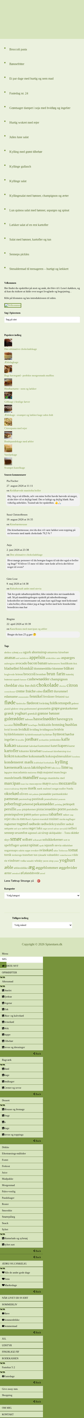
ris (17, 819)
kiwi (69, 751)
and (17, 658)
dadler (48, 691)
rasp (71, 815)
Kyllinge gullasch (20, 166)
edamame (11, 696)
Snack (5, 1223)
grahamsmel (30, 708)
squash (49, 845)
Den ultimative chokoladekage (20, 349)
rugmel (22, 824)
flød (67, 697)
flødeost (32, 703)
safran (56, 829)
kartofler (11, 751)
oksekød (11, 793)
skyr (7, 839)
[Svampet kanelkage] (8, 464)
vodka (23, 861)
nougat (55, 788)
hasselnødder (44, 718)
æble (8, 867)
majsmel (48, 772)
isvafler (21, 740)
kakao (10, 745)
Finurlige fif (10, 1351)
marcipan (12, 783)
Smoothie (7, 1210)
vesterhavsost (65, 855)
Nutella (69, 788)
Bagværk (7, 1059)
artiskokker (51, 658)
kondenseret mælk (18, 762)
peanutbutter (51, 799)
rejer (7, 819)
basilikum (67, 663)
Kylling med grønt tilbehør (25, 151)
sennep (9, 833)
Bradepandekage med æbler (19, 441)
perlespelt (68, 804)
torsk (7, 855)
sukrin (21, 850)
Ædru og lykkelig (14, 1263)
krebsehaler (49, 763)
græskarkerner (69, 708)
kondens (76, 757)
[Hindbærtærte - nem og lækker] (8, 385)
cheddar (10, 685)
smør (16, 839)
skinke (75, 832)
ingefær (9, 739)
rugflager (70, 819)
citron (72, 685)
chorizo (62, 686)
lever (58, 768)
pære (27, 814)
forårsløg (44, 703)
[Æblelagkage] (8, 358)
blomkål (26, 668)
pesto (19, 810)
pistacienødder (47, 809)
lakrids (27, 767)
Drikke (5, 1147)
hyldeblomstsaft (33, 734)
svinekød (46, 850)
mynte (23, 788)
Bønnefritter (16, 64)
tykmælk (42, 855)
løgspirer (8, 772)
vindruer (14, 860)
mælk (32, 788)
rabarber (55, 814)
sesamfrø (21, 833)
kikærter (24, 751)
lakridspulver (41, 767)
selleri (72, 828)
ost (30, 794)
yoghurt (67, 860)
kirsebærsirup (60, 751)
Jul (4, 1338)
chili (32, 685)
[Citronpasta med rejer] (8, 424)
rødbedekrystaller (53, 824)
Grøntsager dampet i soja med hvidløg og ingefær (39, 108)
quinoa (44, 814)
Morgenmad (8, 1185)
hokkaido (44, 725)
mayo (46, 783)
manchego (60, 772)
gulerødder (14, 718)
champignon (59, 679)
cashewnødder (38, 679)
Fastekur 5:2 (8, 1367)
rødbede (34, 824)
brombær (41, 674)
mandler (30, 777)
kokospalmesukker (59, 756)
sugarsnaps (11, 850)
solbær (27, 839)
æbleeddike (21, 867)
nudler (62, 788)
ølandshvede (32, 873)
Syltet (5, 1229)
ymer (56, 861)
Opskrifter (9, 972)
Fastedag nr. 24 (18, 93)
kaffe (65, 739)
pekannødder (44, 804)
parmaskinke (60, 793)
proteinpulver (13, 814)
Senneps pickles (19, 254)
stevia (58, 845)
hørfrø (69, 734)
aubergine (9, 663)
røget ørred (48, 829)
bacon (32, 663)
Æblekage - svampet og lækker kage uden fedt (28, 415)
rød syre (17, 829)
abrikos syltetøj (11, 652)
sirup (44, 833)
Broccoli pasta (18, 49)
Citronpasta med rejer (15, 428)
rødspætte (8, 828)
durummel (61, 691)
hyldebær (47, 734)
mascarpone (35, 783)
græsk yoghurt (15, 713)
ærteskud (16, 873)
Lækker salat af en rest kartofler (28, 225)
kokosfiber (21, 756)
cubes (39, 691)
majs (40, 772)
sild (39, 833)
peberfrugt (13, 804)
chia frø (23, 685)
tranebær (27, 854)
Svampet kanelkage (14, 467)
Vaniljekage (10, 454)
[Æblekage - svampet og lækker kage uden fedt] (8, 411)
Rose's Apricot (32, 819)
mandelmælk (13, 778)
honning (58, 725)
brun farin (56, 673)
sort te (66, 839)
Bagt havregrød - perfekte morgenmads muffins (29, 375)
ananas (9, 657)
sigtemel (32, 832)
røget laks (35, 828)
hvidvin (59, 729)
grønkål (32, 713)
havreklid (8, 725)
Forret (5, 1159)
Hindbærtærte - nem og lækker (20, 388)
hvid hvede (11, 729)
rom (22, 819)
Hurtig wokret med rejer (24, 122)
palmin (35, 794)
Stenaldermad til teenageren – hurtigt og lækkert (38, 268)
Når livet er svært (15, 1297)
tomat (73, 850)
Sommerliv (9, 1304)
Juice (4, 1172)
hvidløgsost (47, 729)
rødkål (70, 824)
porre (62, 809)
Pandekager (8, 1197)
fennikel (36, 696)
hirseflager (33, 725)
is (16, 739)
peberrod (27, 804)
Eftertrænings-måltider (14, 1153)
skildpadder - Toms (59, 832)
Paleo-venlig (8, 1191)
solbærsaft (37, 840)
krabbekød (39, 763)
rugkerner (10, 824)
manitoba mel (56, 778)
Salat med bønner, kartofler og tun (30, 239)
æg (31, 867)
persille (10, 809)
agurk (27, 652)
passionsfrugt (25, 799)
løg (71, 767)
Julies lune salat (19, 137)
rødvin (25, 828)
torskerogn (17, 855)
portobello (72, 809)
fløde (9, 702)
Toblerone (63, 851)
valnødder (53, 854)
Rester (5, 1204)
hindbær (20, 724)
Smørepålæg (8, 1216)
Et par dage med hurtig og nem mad (31, 78)
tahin (56, 851)
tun (36, 854)
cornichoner (9, 692)
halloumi (29, 719)
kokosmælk (37, 756)
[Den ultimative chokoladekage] (8, 345)
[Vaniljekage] (8, 451)
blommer (57, 668)
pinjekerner (29, 809)
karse (71, 745)
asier (58, 658)
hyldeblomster (14, 734)
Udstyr (7, 1345)
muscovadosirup (11, 789)
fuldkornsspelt (60, 703)
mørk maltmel (44, 788)
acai (20, 652)
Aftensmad (7, 981)
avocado (21, 663)
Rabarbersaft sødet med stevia (25, 588)
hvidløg (34, 729)
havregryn (65, 719)
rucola (62, 819)
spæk (41, 846)
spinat (34, 845)
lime (65, 767)
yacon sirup (48, 861)
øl (22, 873)
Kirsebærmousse (18, 524)
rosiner (54, 819)
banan (42, 663)
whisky (38, 860)
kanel (54, 746)
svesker (35, 850)
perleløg (58, 804)
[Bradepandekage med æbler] (8, 438)
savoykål (64, 829)
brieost (19, 674)
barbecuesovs (54, 663)
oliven (23, 794)
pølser (35, 814)
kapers (63, 746)
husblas (71, 724)
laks (53, 767)
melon (54, 783)
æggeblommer (47, 867)
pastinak (38, 799)
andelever (24, 658)
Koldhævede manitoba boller (25, 490)
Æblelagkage (11, 362)
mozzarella (67, 783)
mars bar (25, 784)
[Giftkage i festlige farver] (8, 398)
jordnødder (44, 740)
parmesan (11, 799)
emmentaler (23, 697)
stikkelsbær (67, 845)
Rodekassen (10, 1358)
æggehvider (68, 867)
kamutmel (44, 745)
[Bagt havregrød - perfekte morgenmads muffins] (8, 372)
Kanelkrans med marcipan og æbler (28, 628)
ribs (13, 819)
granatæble (44, 708)
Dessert (6, 1100)
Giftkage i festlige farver (17, 401)
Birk (75, 664)
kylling (61, 761)
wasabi (30, 860)
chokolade (47, 685)
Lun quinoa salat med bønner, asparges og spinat (39, 210)
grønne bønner (49, 713)
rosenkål (43, 819)
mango (43, 778)
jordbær (31, 739)
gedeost (75, 703)
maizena (32, 772)
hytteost (59, 734)
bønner (23, 680)
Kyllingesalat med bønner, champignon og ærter (39, 195)
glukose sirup (17, 708)
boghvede (9, 674)
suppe (27, 850)
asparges (68, 657)
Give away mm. (10, 1388)
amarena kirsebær (58, 652)
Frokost (6, 1166)
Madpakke (7, 1178)
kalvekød (33, 746)
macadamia (20, 772)
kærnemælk (13, 767)
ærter (8, 873)
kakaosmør (23, 745)
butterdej (70, 674)
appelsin (37, 657)
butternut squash (12, 679)
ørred (42, 873)
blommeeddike (43, 668)
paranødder (45, 793)
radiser (66, 814)
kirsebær (36, 751)
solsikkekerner (52, 839)
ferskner (49, 696)
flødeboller (21, 703)
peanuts (61, 799)
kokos (9, 756)
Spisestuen (42, 19)
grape (55, 708)
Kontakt (8, 1414)
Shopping (7, 1395)
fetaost (60, 696)
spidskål (24, 845)
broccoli (29, 674)
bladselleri (11, 668)
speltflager (11, 845)
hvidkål (24, 729)
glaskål (7, 709)
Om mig (7, 1407)
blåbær (69, 668)
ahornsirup (39, 652)
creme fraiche (26, 691)
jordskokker (55, 739)
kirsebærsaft (47, 751)
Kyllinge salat (17, 181)
